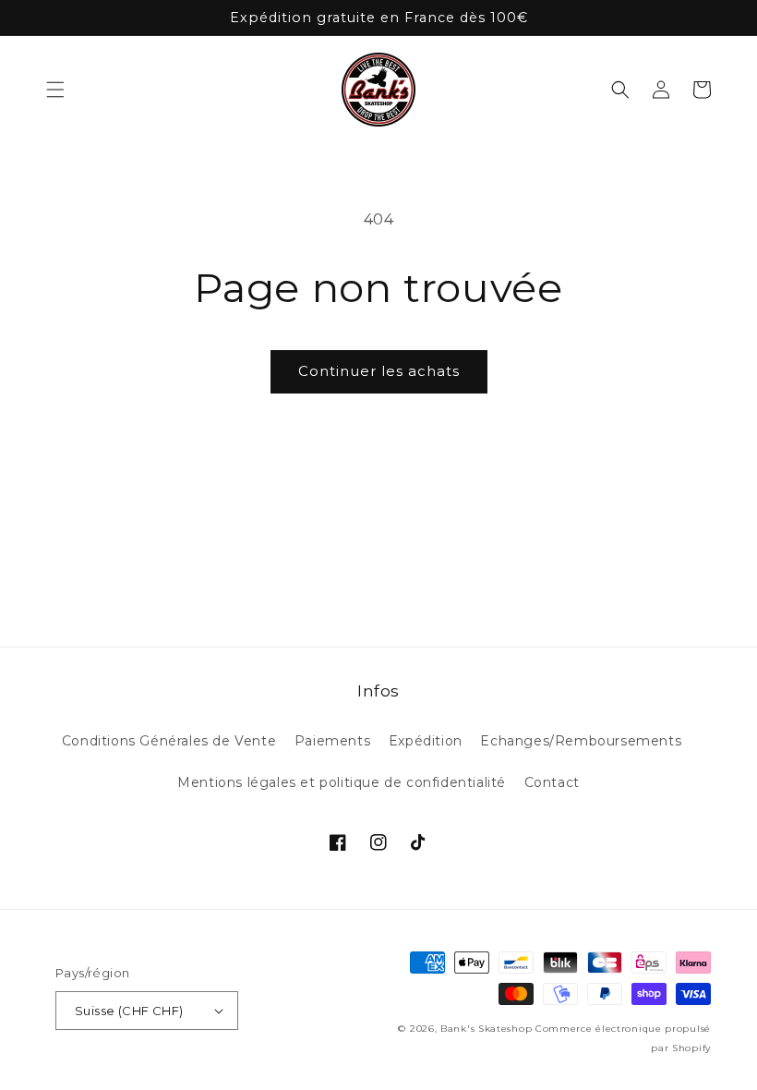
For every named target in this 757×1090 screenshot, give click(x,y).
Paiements (332, 741)
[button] (55, 89)
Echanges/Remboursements (580, 741)
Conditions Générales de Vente (169, 741)
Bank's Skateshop (486, 1029)
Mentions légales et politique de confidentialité (341, 782)
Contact (552, 782)
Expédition (426, 741)
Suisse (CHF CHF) (129, 1010)
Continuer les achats (379, 371)
